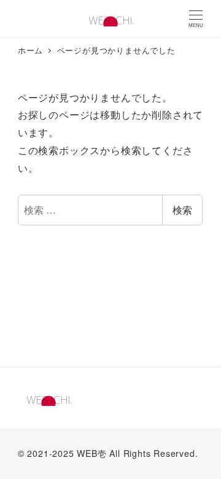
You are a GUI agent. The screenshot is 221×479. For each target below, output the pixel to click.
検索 (182, 210)
